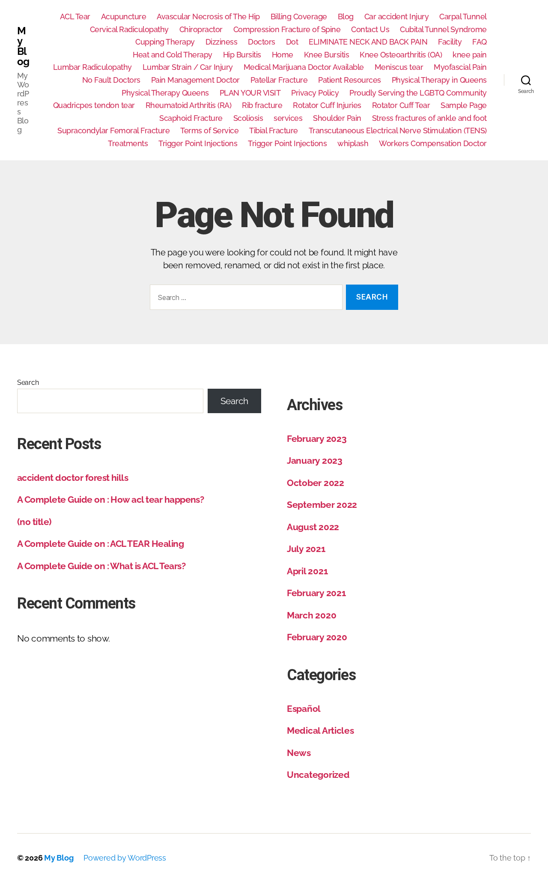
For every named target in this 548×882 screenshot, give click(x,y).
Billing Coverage (299, 16)
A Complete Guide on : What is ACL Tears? (101, 566)
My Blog (23, 46)
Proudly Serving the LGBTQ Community (418, 92)
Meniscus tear (399, 67)
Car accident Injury (396, 16)
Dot (292, 41)
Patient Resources (349, 79)
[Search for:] (244, 299)
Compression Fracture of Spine (287, 29)
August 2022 (313, 527)
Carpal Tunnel (463, 16)
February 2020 (317, 637)
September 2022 (322, 504)
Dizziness (222, 41)
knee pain (470, 54)
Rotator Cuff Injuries (327, 105)
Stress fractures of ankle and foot (429, 118)
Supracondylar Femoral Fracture (113, 130)
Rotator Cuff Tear (401, 105)
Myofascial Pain (460, 67)
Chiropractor (201, 29)
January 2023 (314, 460)
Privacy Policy (315, 92)
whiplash (352, 143)
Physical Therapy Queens (165, 92)
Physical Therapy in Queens (439, 79)
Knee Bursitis (326, 54)
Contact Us (370, 29)
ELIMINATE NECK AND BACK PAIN (368, 41)
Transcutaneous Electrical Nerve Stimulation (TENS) (398, 130)
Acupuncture (123, 16)
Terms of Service (209, 130)
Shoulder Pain (337, 118)
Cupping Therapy (165, 41)
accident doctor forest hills (72, 477)
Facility (450, 41)
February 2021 (316, 593)
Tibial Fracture (273, 130)
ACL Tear (75, 16)
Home (282, 54)
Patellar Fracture (279, 79)
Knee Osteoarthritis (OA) (401, 54)
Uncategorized (318, 774)
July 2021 (306, 548)
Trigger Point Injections (197, 143)
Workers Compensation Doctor (433, 143)
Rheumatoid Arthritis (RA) (189, 105)
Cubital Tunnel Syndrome (443, 29)
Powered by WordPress (124, 857)
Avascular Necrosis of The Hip (208, 16)
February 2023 (317, 438)
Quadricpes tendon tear (94, 105)
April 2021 (307, 571)
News (299, 752)
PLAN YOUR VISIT (250, 92)
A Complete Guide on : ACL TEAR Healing (100, 543)
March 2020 (311, 615)
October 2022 (315, 482)
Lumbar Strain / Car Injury (188, 67)
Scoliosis (248, 118)
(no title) (34, 521)
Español (304, 708)
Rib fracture (262, 105)
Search (28, 382)
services (288, 118)
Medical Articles (320, 730)
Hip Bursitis (242, 54)
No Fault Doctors (111, 79)
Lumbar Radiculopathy (92, 67)
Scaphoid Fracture (191, 118)
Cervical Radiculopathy (129, 29)
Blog (346, 16)
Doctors (261, 41)
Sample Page (464, 105)
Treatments (128, 143)
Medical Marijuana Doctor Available (304, 67)
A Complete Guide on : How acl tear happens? (110, 499)
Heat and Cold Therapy (172, 54)
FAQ (479, 41)
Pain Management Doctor (195, 79)
